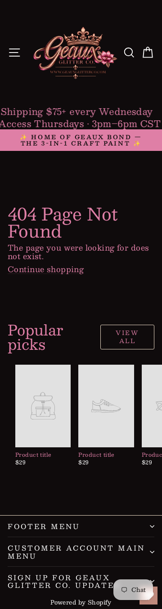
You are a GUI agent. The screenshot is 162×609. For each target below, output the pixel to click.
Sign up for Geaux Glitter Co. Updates (64, 581)
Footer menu (44, 526)
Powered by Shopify (81, 602)
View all (127, 337)
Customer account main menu (76, 551)
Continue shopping (46, 269)
